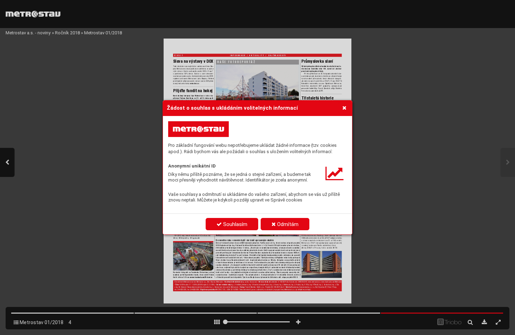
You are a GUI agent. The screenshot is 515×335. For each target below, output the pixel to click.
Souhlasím (234, 224)
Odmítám (287, 224)
